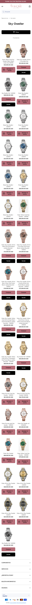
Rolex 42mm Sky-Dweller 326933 (8, 484)
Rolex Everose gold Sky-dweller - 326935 (8, 424)
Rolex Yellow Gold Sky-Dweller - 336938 (23, 215)
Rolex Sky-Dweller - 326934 (23, 94)
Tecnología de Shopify (21, 602)
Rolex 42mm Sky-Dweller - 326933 (23, 484)
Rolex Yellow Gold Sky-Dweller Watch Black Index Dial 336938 (8, 61)
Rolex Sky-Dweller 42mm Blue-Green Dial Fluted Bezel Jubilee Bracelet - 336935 (8, 284)
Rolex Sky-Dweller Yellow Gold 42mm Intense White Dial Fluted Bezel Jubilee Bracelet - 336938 (23, 322)
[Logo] (16, 6)
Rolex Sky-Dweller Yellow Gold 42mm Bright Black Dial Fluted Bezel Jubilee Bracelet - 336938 (8, 321)
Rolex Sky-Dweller (8, 453)
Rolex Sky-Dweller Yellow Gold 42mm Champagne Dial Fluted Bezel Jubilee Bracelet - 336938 (8, 359)
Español (5, 596)
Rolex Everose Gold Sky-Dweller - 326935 (8, 394)
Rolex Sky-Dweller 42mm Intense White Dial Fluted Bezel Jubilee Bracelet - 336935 (23, 284)
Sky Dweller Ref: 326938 (8, 93)
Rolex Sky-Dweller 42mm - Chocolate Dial (23, 60)
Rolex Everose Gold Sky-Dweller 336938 (23, 394)
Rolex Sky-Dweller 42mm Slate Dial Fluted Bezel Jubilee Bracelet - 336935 (8, 247)
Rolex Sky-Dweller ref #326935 (23, 424)
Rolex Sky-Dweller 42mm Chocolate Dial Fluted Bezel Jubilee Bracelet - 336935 (23, 247)
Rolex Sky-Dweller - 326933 (23, 185)
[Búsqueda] (3, 12)
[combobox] (16, 12)
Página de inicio (5, 18)
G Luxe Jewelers (13, 602)
